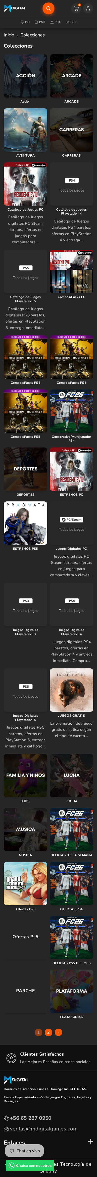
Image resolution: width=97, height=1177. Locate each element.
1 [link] (38, 1032)
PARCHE (25, 991)
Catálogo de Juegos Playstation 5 (25, 299)
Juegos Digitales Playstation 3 (25, 632)
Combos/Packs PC (72, 297)
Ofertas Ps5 (25, 937)
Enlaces (14, 1142)
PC (27, 22)
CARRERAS (71, 156)
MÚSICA (25, 855)
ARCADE (71, 102)
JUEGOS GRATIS (71, 716)
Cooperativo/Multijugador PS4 (71, 439)
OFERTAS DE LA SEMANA (71, 855)
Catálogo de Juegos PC (25, 210)
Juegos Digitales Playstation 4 (71, 632)
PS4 (58, 22)
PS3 (42, 22)
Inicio (9, 35)
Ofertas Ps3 (25, 909)
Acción (25, 102)
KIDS (25, 801)
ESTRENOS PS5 (25, 549)
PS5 (73, 22)
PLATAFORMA (71, 1017)
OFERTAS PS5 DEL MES (71, 963)
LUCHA (72, 801)
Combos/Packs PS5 (25, 437)
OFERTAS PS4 (71, 909)
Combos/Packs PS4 (25, 383)
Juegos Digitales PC (71, 549)
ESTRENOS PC (71, 495)
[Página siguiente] (58, 1032)
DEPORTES (25, 495)
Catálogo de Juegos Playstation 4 (71, 212)
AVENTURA (25, 156)
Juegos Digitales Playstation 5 (25, 718)
